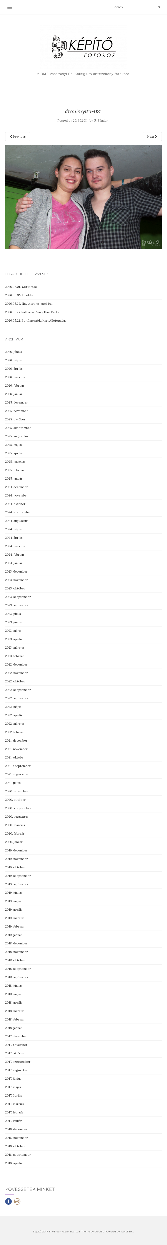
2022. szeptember (18, 690)
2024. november (16, 495)
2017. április (13, 1095)
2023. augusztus (16, 605)
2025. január (13, 478)
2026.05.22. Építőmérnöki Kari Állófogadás (35, 320)
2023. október (15, 588)
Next (151, 136)
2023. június (13, 622)
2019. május (13, 901)
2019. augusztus (16, 884)
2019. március (15, 918)
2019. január (13, 935)
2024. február (14, 555)
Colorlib (99, 1231)
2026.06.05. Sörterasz (21, 287)
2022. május (13, 707)
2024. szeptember (18, 512)
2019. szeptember (18, 876)
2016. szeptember (18, 1155)
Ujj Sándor (101, 120)
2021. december (16, 740)
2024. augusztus (16, 521)
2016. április (13, 1163)
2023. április (13, 639)
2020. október (15, 800)
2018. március (15, 1011)
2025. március (15, 462)
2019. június (13, 893)
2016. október (15, 1146)
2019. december (16, 850)
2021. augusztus (16, 774)
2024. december (16, 487)
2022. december (16, 664)
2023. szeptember (18, 597)
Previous (19, 136)
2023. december (16, 571)
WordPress (127, 1231)
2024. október (15, 504)
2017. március (14, 1104)
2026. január (13, 394)
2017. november (16, 1045)
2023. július (13, 614)
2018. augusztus (16, 977)
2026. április (14, 369)
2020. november (16, 791)
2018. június (13, 986)
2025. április (14, 453)
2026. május (13, 360)
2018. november (16, 952)
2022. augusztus (16, 698)
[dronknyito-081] (83, 197)
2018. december (16, 943)
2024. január (13, 563)
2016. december (16, 1129)
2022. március (15, 724)
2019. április (13, 909)
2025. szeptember (18, 428)
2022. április (13, 715)
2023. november (16, 580)
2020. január (14, 842)
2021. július (13, 783)
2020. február (15, 833)
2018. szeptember (18, 969)
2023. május (13, 631)
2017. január (13, 1121)
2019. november (16, 859)
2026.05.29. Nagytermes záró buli (29, 304)
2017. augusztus (16, 1070)
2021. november (16, 749)
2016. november (16, 1138)
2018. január (13, 1028)
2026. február (14, 385)
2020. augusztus (16, 817)
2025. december (16, 402)
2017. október (15, 1053)
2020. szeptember (18, 808)
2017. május (13, 1087)
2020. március (15, 825)
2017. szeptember (17, 1062)
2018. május (13, 994)
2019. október (15, 867)
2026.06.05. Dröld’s (19, 295)
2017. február (14, 1112)
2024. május (13, 529)
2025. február (14, 470)
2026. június (13, 352)
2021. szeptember (18, 766)
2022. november (16, 673)
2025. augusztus (16, 436)
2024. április (14, 538)
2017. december (16, 1036)
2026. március (15, 377)
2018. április (13, 1002)
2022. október (15, 681)
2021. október (15, 757)
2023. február (14, 656)
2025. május (13, 445)
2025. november (16, 411)
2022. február (14, 732)
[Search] (159, 7)
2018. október (15, 960)
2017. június (13, 1079)
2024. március (15, 546)
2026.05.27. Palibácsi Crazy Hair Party (32, 312)
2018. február (14, 1019)
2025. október (15, 419)
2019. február (14, 926)
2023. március (15, 647)
